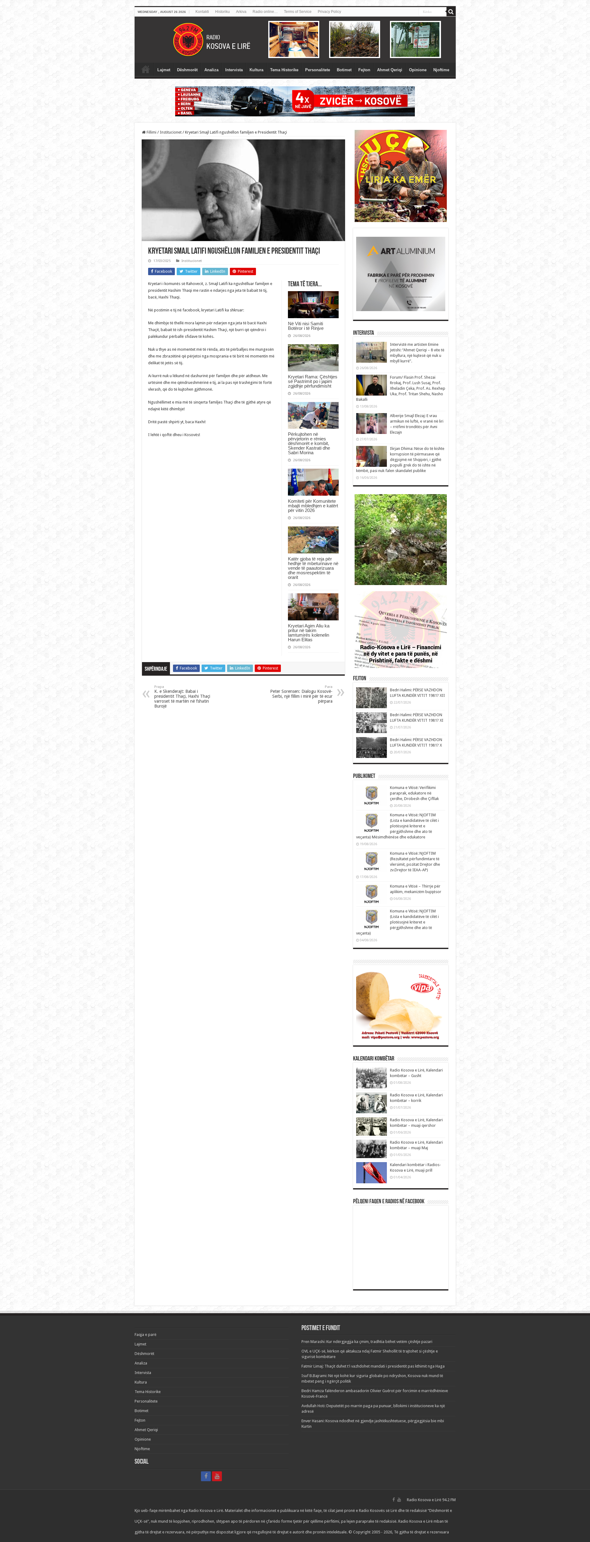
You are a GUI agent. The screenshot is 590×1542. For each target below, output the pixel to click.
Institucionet (171, 132)
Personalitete (317, 70)
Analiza (211, 70)
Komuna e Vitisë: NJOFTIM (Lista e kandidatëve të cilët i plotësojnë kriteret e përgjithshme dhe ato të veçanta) (397, 922)
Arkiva (241, 12)
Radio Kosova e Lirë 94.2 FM (431, 1499)
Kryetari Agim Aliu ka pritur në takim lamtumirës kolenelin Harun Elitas (308, 632)
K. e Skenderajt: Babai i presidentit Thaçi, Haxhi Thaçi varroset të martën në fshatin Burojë (182, 697)
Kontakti (202, 12)
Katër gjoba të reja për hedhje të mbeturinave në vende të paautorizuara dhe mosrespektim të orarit (313, 568)
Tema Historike (284, 70)
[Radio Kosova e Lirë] (295, 40)
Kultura (256, 70)
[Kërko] (451, 11)
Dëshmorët (187, 70)
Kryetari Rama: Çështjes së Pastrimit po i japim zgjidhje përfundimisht (312, 381)
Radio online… (265, 12)
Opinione (418, 70)
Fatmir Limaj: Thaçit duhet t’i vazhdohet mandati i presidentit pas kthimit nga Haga (373, 1366)
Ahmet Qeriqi (389, 70)
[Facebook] (206, 1476)
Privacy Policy (329, 12)
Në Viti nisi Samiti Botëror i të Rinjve (306, 326)
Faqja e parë (146, 69)
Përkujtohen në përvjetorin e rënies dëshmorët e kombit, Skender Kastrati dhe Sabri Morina (309, 443)
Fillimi (151, 132)
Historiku (222, 12)
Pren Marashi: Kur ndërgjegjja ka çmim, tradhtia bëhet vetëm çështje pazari (366, 1341)
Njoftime (441, 70)
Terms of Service (298, 12)
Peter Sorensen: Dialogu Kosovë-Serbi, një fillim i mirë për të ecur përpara (301, 694)
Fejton (364, 70)
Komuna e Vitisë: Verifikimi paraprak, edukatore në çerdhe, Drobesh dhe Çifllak (414, 793)
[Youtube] (217, 1476)
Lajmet (163, 70)
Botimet (344, 70)
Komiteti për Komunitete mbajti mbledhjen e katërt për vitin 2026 (313, 505)
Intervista (234, 70)
